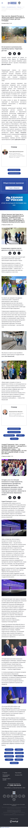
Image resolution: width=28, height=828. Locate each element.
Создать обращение (14, 188)
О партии (5, 772)
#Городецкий (9, 752)
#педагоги (19, 756)
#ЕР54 (20, 435)
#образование (9, 756)
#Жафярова (14, 762)
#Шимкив (19, 759)
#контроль (14, 438)
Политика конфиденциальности (14, 811)
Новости (19, 7)
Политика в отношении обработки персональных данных (14, 813)
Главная (3, 7)
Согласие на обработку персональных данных (14, 814)
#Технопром (19, 752)
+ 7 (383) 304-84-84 (14, 785)
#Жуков (19, 749)
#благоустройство (9, 435)
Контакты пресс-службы (7, 779)
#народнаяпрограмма (14, 428)
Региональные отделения (6, 775)
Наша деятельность (11, 7)
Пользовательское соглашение (14, 809)
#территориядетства (14, 169)
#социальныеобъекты (14, 432)
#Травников (9, 749)
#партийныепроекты (14, 173)
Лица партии (18, 772)
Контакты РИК (18, 775)
